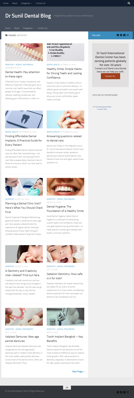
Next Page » (78, 371)
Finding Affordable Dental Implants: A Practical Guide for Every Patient (23, 141)
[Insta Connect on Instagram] (128, 35)
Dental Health (53, 65)
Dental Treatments (24, 65)
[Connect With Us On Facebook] (118, 35)
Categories (25, 3)
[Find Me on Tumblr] (124, 35)
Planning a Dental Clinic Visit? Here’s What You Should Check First (24, 208)
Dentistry (9, 65)
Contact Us (40, 3)
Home (5, 3)
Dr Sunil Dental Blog (28, 15)
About (14, 3)
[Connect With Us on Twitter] (121, 35)
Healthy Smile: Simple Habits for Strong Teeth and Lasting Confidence (64, 73)
